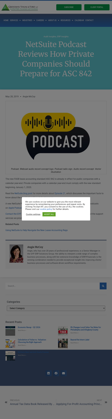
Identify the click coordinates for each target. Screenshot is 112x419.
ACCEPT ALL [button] (49, 214)
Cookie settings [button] (33, 214)
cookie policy (46, 209)
